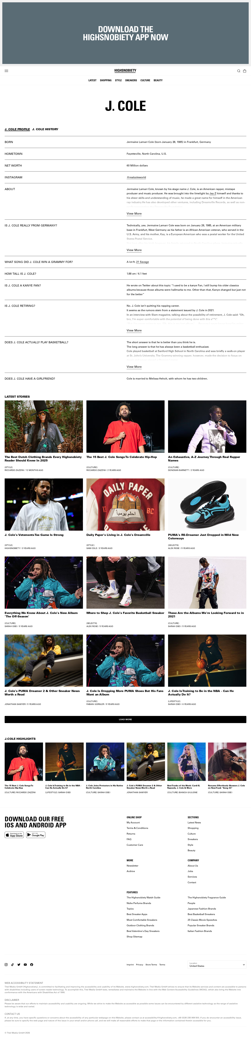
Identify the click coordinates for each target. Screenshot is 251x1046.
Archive (131, 871)
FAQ (129, 839)
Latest (92, 80)
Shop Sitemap (134, 936)
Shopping (106, 80)
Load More (125, 719)
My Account (133, 822)
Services (192, 876)
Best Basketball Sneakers (201, 914)
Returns (131, 833)
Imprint (130, 964)
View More (134, 213)
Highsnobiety (12, 548)
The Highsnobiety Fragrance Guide (207, 897)
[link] (44, 435)
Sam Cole (91, 548)
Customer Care (135, 844)
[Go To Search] (239, 71)
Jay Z (212, 193)
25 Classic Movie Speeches (202, 919)
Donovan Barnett (178, 470)
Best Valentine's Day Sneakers (143, 930)
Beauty (158, 80)
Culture (145, 80)
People (191, 903)
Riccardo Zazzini (14, 470)
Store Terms (151, 964)
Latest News (194, 822)
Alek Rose (174, 548)
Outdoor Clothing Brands (140, 925)
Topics (130, 908)
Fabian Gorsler (95, 704)
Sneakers (131, 80)
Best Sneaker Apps (137, 914)
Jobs (190, 871)
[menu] (6, 71)
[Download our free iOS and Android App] (14, 835)
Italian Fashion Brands (200, 930)
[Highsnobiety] (125, 71)
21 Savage (142, 261)
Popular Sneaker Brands (201, 925)
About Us (193, 865)
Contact (192, 882)
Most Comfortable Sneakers (142, 919)
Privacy (139, 964)
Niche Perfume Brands (139, 903)
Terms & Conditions (137, 828)
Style (118, 80)
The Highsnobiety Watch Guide (143, 897)
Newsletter (132, 865)
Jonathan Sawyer (15, 704)
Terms (162, 964)
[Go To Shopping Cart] (244, 71)
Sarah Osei (11, 626)
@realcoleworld (136, 177)
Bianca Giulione (188, 792)
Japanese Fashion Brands (202, 908)
